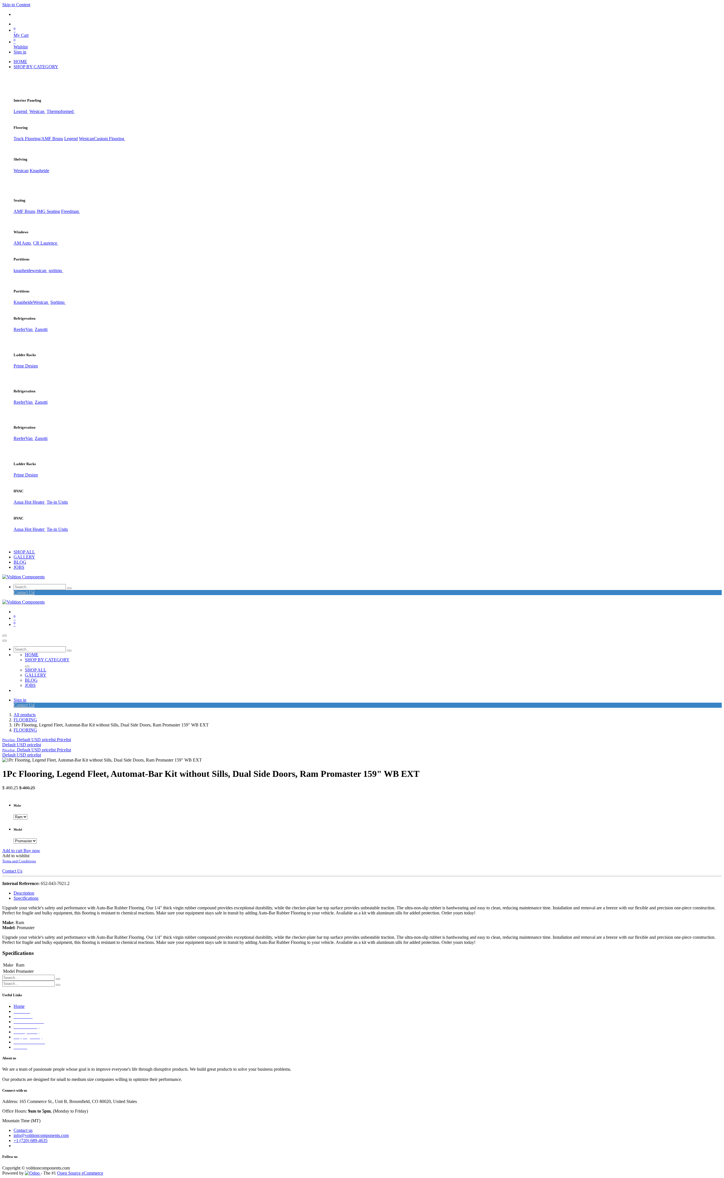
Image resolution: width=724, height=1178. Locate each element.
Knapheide (39, 170)
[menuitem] (20, 61)
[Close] (4, 641)
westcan (40, 270)
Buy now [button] (31, 850)
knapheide (23, 270)
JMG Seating (48, 211)
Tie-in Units (57, 502)
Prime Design (26, 366)
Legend (71, 138)
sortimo (56, 270)
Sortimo (58, 302)
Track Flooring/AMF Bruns (38, 138)
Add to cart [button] (12, 850)
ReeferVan (24, 329)
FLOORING (25, 719)
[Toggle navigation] (4, 635)
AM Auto (23, 243)
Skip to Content (16, 4)
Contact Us (24, 592)
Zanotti (41, 329)
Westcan (37, 111)
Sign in (20, 52)
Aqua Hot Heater (30, 502)
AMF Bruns (24, 211)
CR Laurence (45, 243)
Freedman (70, 211)
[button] (36, 739)
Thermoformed (61, 111)
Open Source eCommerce (80, 1173)
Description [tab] (24, 893)
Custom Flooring (109, 138)
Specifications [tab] (26, 898)
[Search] (69, 588)
